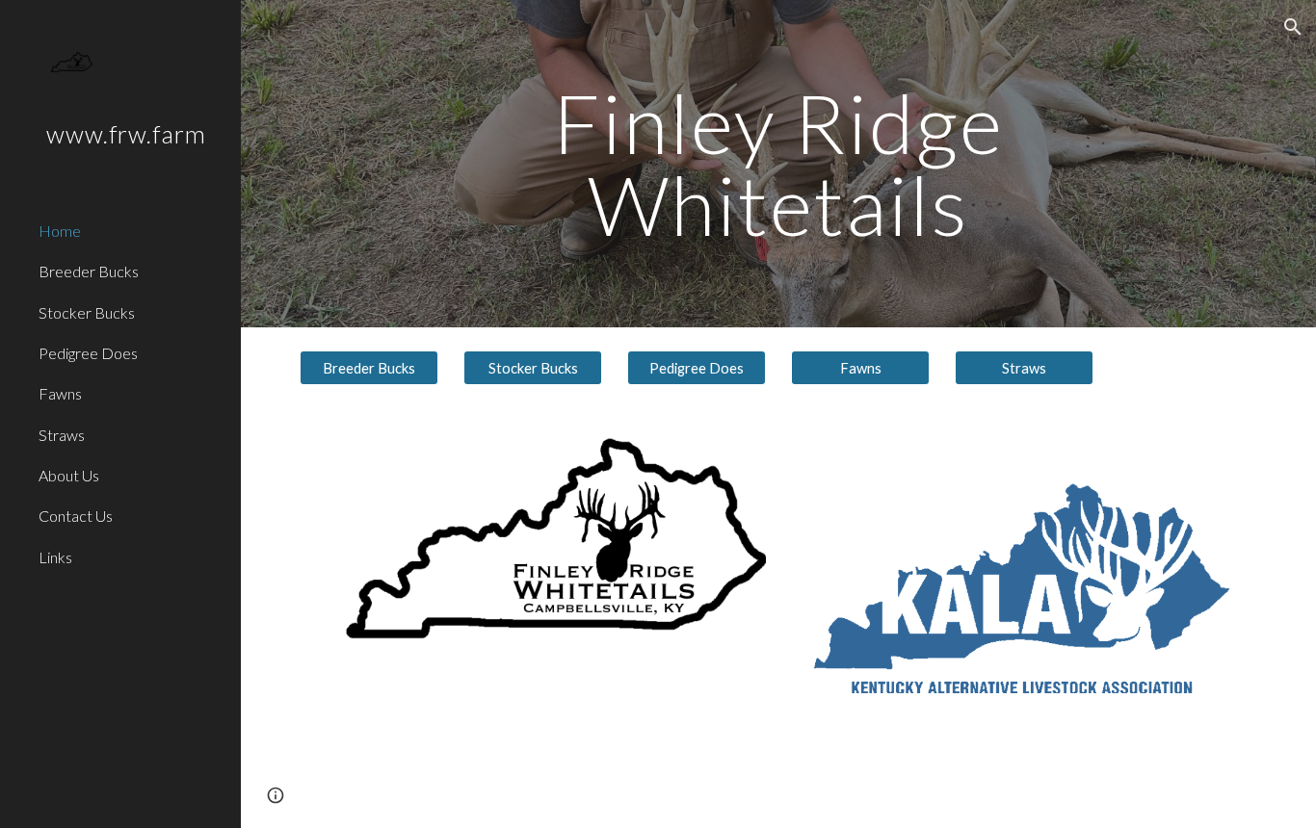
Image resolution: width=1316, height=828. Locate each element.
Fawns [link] (60, 393)
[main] (778, 164)
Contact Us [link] (76, 515)
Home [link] (60, 230)
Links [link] (55, 557)
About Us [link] (69, 475)
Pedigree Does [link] (88, 353)
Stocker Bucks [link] (87, 312)
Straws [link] (62, 435)
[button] (1293, 27)
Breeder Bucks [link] (89, 271)
